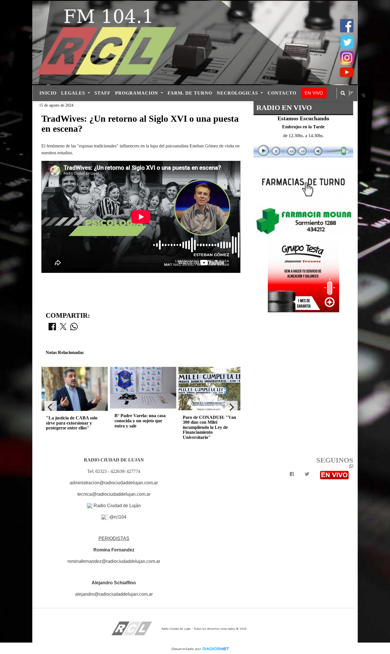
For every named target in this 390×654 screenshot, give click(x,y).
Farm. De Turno (190, 93)
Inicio (48, 93)
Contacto (282, 93)
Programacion (137, 93)
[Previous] (50, 407)
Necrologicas (238, 93)
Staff (102, 93)
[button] (343, 93)
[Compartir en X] (63, 328)
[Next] (231, 407)
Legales (74, 93)
